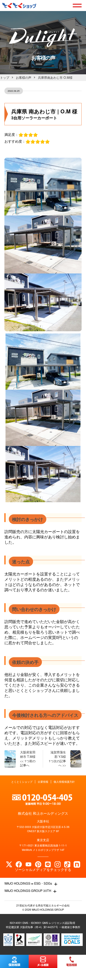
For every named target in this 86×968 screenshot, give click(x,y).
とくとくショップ (21, 781)
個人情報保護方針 (64, 781)
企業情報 (43, 781)
